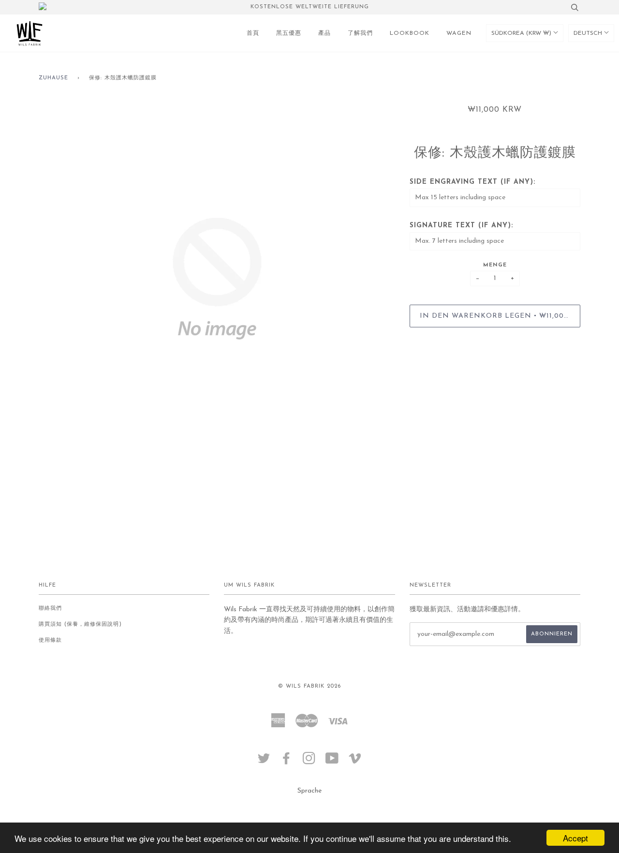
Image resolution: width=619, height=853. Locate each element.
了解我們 (360, 33)
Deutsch (589, 33)
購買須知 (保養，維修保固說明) (80, 624)
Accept (575, 838)
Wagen (459, 33)
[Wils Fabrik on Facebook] (286, 762)
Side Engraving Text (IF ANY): (472, 182)
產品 (324, 33)
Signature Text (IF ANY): (461, 225)
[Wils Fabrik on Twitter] (264, 762)
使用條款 (50, 640)
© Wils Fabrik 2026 (309, 686)
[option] (217, 278)
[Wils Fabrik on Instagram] (309, 762)
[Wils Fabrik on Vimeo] (355, 762)
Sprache (309, 790)
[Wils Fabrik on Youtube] (332, 762)
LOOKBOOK (409, 33)
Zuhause (53, 78)
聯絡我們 (50, 608)
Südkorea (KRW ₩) (522, 33)
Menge (495, 265)
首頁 (253, 33)
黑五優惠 (288, 33)
